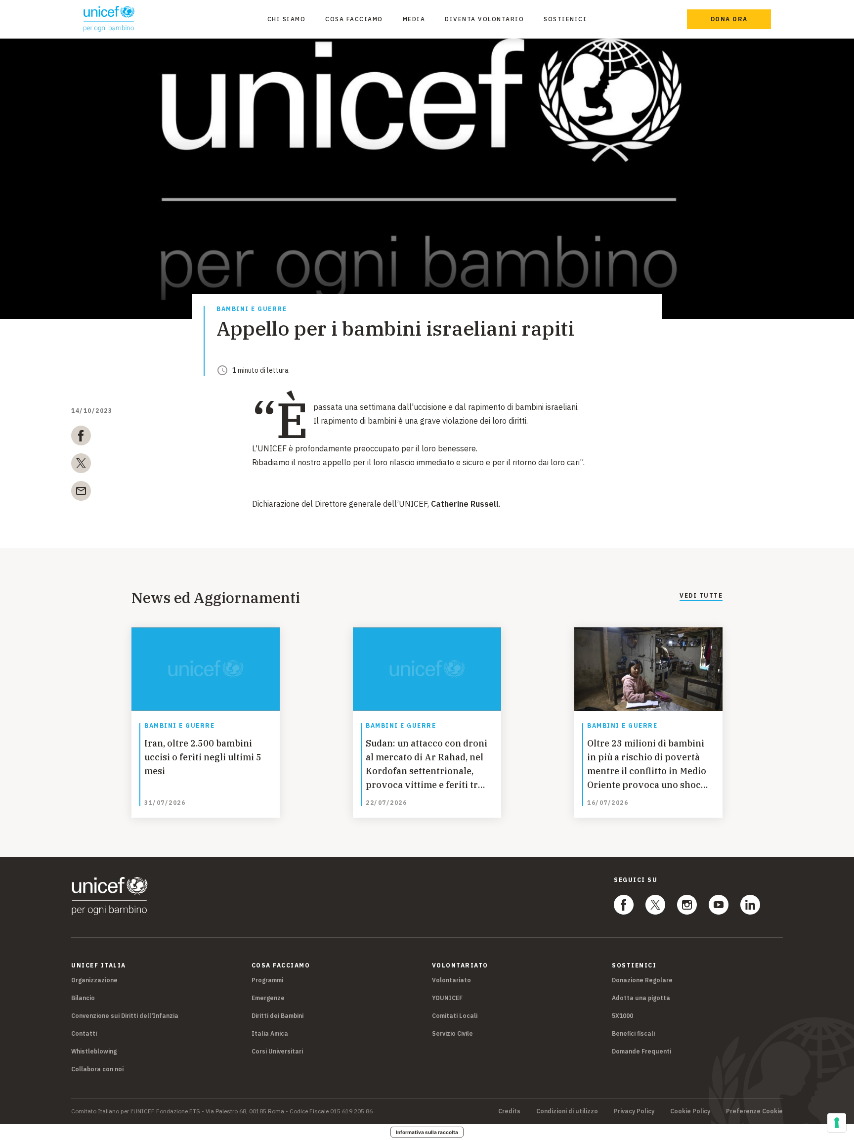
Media (414, 19)
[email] (81, 493)
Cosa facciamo (354, 19)
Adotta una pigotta (641, 998)
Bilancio (83, 998)
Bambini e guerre (251, 309)
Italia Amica (270, 1033)
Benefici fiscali (633, 1033)
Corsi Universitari (277, 1051)
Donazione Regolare (642, 980)
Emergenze (268, 998)
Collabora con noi (97, 1069)
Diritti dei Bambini (277, 1015)
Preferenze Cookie (754, 1111)
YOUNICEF (447, 998)
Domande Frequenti (641, 1051)
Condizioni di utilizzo (567, 1111)
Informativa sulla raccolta (427, 1132)
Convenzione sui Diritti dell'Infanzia (124, 1015)
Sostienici (565, 19)
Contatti (84, 1033)
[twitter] (81, 465)
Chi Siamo (286, 19)
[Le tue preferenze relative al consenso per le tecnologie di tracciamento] (836, 1122)
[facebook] (81, 437)
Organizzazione (94, 980)
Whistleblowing (94, 1051)
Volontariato (451, 980)
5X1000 (622, 1015)
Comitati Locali (454, 1015)
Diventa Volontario (484, 19)
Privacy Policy (634, 1111)
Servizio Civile (452, 1033)
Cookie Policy (690, 1111)
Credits (509, 1111)
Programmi (267, 980)
